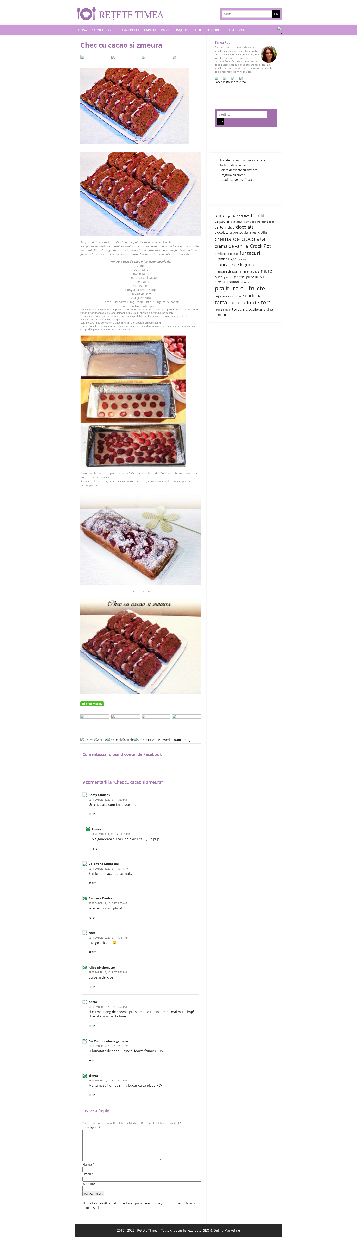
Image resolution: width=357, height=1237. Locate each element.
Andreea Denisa (100, 898)
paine (228, 277)
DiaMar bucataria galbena (108, 1041)
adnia (93, 1002)
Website (88, 1184)
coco (92, 933)
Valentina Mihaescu (104, 864)
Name (88, 1164)
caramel (236, 221)
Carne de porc (103, 30)
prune (237, 296)
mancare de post (226, 271)
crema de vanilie (231, 246)
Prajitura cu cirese (232, 175)
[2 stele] (100, 740)
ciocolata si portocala (231, 232)
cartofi (220, 227)
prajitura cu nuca (224, 296)
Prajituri (181, 30)
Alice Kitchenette (102, 967)
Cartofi (150, 30)
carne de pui (268, 221)
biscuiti (257, 215)
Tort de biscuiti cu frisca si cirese (242, 160)
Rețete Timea (147, 1230)
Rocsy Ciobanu (99, 795)
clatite (262, 232)
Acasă (82, 30)
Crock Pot (260, 246)
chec (231, 227)
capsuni (222, 221)
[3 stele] (113, 740)
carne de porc (252, 221)
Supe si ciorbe (234, 30)
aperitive (243, 216)
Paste (165, 30)
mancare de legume (235, 264)
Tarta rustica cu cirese (235, 165)
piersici (220, 282)
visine (268, 309)
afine (220, 215)
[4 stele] (127, 740)
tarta (221, 302)
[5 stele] (140, 740)
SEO (206, 1230)
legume (242, 259)
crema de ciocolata (240, 239)
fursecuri (250, 252)
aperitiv (231, 216)
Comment (91, 1128)
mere (244, 271)
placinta (245, 282)
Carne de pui (129, 30)
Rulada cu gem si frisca (236, 180)
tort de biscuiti (222, 309)
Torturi (212, 30)
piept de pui (255, 277)
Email (88, 1174)
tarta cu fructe (244, 302)
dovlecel (220, 253)
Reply (92, 814)
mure (266, 271)
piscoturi (233, 282)
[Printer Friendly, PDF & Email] (92, 703)
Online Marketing (226, 1230)
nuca (218, 277)
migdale (254, 271)
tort (265, 302)
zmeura (222, 314)
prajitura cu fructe (240, 288)
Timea (96, 829)
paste (239, 277)
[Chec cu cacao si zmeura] (140, 106)
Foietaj (233, 253)
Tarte (197, 30)
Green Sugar (225, 258)
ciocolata (245, 227)
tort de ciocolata (247, 309)
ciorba (253, 232)
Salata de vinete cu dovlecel (239, 170)
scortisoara (254, 296)
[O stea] (87, 740)
